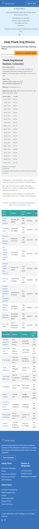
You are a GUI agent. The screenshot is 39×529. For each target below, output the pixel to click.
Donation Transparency (9, 490)
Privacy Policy (6, 501)
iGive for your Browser (9, 474)
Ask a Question (8, 457)
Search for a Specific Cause (26, 53)
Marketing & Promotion (28, 476)
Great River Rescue (5, 221)
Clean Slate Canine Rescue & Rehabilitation (22, 203)
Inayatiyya (6, 387)
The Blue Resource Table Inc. (6, 342)
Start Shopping (7, 480)
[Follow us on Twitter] (2, 520)
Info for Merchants (7, 498)
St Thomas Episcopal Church (21, 205)
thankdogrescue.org (15, 87)
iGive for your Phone (8, 477)
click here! (6, 173)
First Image (6, 360)
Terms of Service (7, 504)
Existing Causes (26, 473)
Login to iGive (31, 3)
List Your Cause (26, 471)
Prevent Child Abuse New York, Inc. (6, 268)
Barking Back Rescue (5, 307)
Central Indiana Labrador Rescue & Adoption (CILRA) (6, 294)
